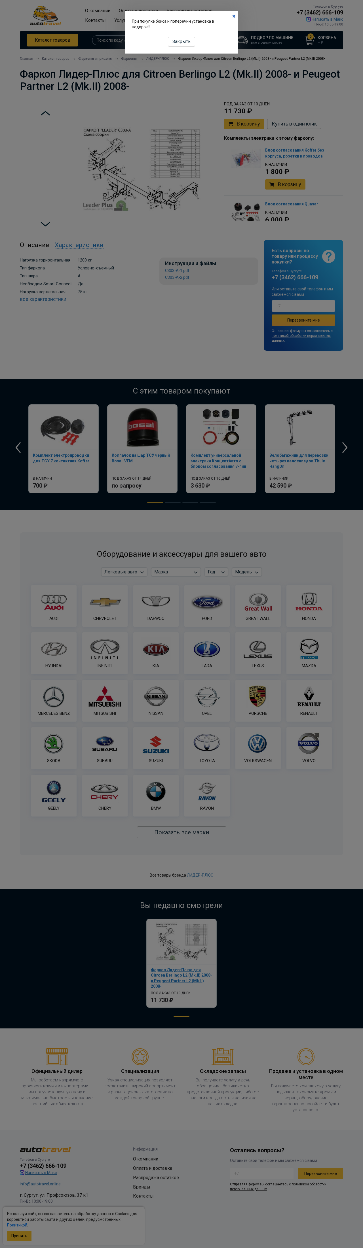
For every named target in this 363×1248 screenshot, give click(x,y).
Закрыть (181, 41)
